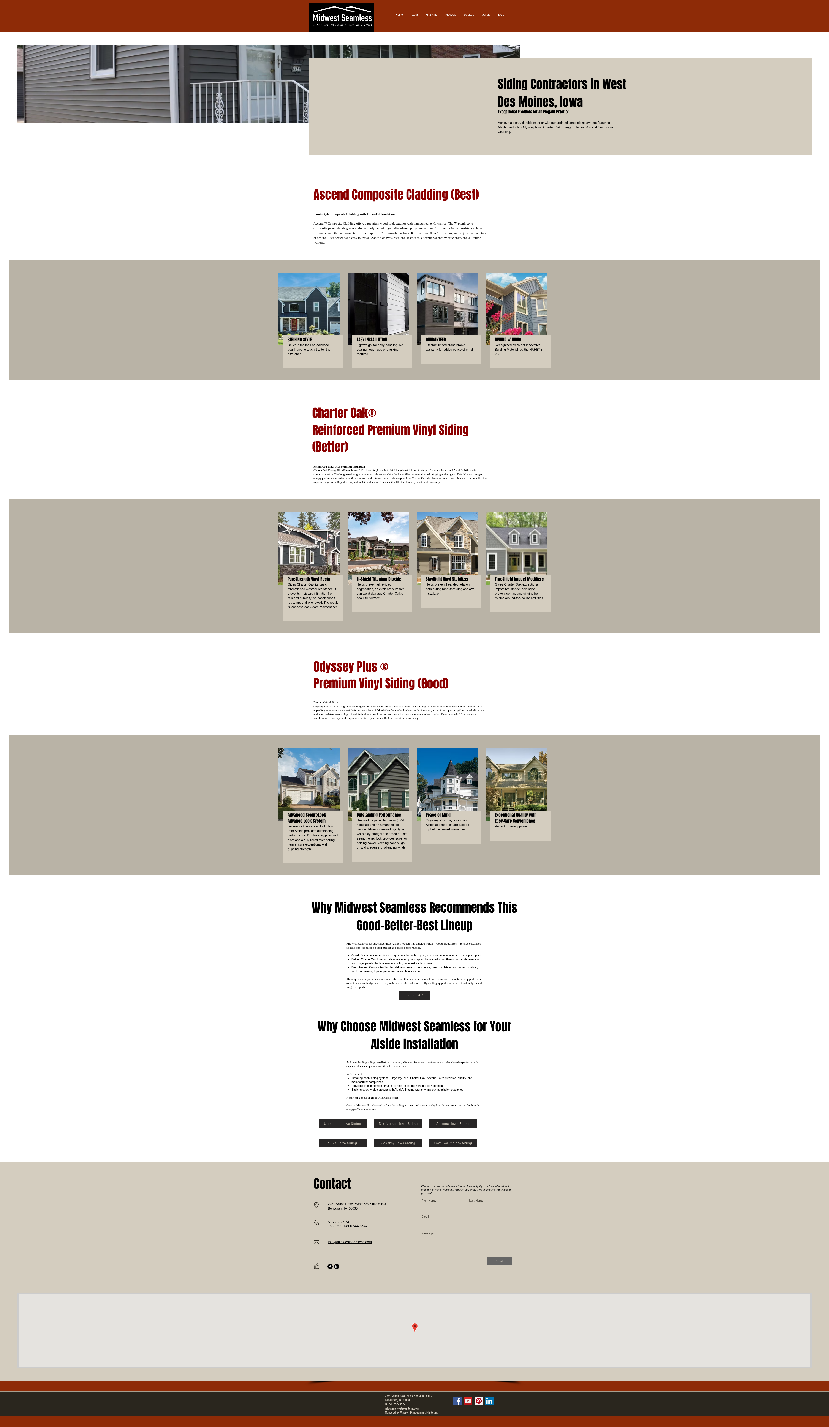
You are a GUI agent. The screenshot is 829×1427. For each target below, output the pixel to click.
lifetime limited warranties (447, 829)
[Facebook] (330, 1266)
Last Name (476, 1200)
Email (425, 1216)
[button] (469, 15)
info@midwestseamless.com (350, 1242)
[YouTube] (468, 1401)
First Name (429, 1200)
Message (428, 1233)
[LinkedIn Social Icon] (489, 1401)
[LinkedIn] (336, 1266)
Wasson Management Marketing (419, 1412)
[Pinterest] (479, 1401)
